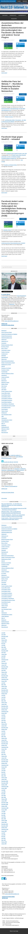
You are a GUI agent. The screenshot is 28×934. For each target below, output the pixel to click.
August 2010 (4, 766)
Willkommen (4, 430)
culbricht (12, 40)
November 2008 (4, 804)
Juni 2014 (3, 697)
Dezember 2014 (4, 690)
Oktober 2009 (4, 784)
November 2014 (4, 691)
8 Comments (23, 218)
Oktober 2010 (4, 763)
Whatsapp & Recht (5, 428)
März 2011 (3, 754)
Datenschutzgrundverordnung (7, 361)
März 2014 (3, 700)
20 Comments (23, 94)
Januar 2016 (4, 674)
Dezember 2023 (4, 636)
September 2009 (4, 786)
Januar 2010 (4, 779)
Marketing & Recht (5, 382)
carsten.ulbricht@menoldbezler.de (11, 321)
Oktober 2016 (4, 668)
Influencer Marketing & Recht (7, 373)
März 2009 (3, 797)
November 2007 (4, 825)
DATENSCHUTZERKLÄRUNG (7, 325)
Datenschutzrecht (20, 470)
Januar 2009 (4, 800)
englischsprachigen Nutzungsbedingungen (11, 243)
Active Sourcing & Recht (6, 332)
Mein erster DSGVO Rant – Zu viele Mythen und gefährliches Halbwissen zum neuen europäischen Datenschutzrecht (11, 505)
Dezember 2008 (4, 802)
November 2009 (4, 783)
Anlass (9, 230)
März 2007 (3, 840)
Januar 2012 (4, 740)
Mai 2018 (3, 657)
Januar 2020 (4, 649)
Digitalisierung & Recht (6, 364)
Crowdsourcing (4, 353)
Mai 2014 (3, 699)
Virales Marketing (5, 421)
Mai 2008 (3, 815)
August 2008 (4, 809)
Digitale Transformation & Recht (8, 362)
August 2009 (4, 788)
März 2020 (3, 647)
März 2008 (3, 818)
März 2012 (3, 736)
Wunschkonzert (4, 432)
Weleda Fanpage (9, 116)
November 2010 (4, 761)
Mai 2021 (3, 643)
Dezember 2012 (4, 727)
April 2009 (3, 795)
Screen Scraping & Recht (6, 391)
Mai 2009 (3, 793)
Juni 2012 (3, 732)
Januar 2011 (3, 758)
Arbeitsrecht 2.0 (4, 341)
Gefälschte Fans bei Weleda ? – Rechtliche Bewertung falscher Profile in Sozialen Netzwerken (12, 86)
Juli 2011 (3, 750)
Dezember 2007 (4, 824)
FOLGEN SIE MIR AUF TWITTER (10, 462)
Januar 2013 (4, 725)
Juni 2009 (3, 791)
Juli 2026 (3, 632)
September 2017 (4, 659)
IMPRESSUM (4, 323)
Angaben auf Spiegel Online (10, 164)
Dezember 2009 (4, 781)
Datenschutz (13, 15)
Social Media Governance (6, 400)
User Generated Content (6, 414)
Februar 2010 (4, 777)
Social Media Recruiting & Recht (8, 405)
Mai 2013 (3, 718)
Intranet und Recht (5, 377)
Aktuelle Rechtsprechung (6, 336)
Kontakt (19, 1)
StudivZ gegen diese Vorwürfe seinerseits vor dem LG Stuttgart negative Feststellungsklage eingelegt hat (13, 156)
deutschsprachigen (5, 108)
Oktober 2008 (4, 806)
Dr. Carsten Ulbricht (5, 294)
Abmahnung (3, 330)
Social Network (4, 409)
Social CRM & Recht (5, 393)
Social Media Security (6, 407)
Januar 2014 (4, 704)
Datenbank (3, 355)
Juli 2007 (3, 833)
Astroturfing (3, 343)
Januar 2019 (4, 654)
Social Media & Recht (5, 394)
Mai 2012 (3, 734)
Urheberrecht (22, 15)
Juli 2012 (3, 731)
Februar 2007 (4, 841)
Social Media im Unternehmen (7, 403)
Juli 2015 (3, 682)
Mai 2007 (3, 836)
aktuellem (5, 230)
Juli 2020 (3, 645)
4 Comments (23, 142)
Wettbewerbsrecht (5, 427)
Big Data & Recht (5, 346)
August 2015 (4, 681)
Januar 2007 (4, 843)
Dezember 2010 (4, 759)
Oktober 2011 (4, 745)
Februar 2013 (4, 724)
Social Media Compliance (6, 398)
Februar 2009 (4, 799)
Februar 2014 (4, 702)
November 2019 (4, 650)
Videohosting (4, 418)
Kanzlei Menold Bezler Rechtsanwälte (8, 1)
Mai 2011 (3, 752)
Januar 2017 (4, 665)
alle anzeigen (4, 498)
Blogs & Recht (4, 348)
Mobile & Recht (4, 384)
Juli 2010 (3, 768)
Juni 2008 (3, 813)
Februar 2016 (4, 672)
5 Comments (23, 40)
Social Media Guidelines (6, 402)
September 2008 (4, 808)
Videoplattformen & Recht (6, 419)
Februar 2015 (4, 686)
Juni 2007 (3, 834)
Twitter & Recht (4, 411)
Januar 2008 (4, 822)
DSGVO (3, 366)
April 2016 (3, 670)
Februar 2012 (4, 738)
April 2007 (3, 838)
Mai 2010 (3, 772)
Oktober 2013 (4, 709)
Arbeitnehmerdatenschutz (6, 337)
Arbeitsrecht (3, 339)
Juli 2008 (3, 811)
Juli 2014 (3, 695)
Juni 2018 (3, 656)
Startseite (4, 15)
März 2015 (3, 684)
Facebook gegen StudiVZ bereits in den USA (16, 153)
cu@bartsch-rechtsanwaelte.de (10, 486)
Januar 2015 (4, 688)
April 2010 (3, 774)
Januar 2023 (4, 641)
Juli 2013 (3, 715)
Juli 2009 (3, 790)
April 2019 (3, 652)
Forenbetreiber (4, 371)
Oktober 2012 (4, 729)
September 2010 (4, 765)
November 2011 (4, 743)
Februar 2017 (4, 663)
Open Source (4, 386)
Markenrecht (4, 380)
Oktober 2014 (4, 693)
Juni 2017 (3, 661)
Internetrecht (4, 375)
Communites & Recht (5, 350)
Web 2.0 (3, 423)
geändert (23, 243)
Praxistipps (14, 18)
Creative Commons (5, 352)
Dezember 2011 (4, 741)
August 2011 (4, 749)
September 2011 (4, 747)
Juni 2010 (3, 770)
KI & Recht (3, 378)
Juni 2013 (3, 716)
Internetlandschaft (14, 108)
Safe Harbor (3, 389)
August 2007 (4, 831)
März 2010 (3, 775)
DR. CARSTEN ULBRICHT (14, 455)
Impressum (25, 1)
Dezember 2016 (4, 666)
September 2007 (4, 829)
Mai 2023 (3, 638)
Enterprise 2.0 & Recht (6, 368)
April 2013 (3, 720)
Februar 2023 (4, 640)
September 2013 (4, 711)
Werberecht (3, 425)
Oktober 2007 (4, 827)
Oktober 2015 (4, 677)
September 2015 (4, 679)
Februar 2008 (4, 820)
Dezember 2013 (4, 706)
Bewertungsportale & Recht (7, 344)
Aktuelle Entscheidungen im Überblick (9, 334)
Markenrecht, (12, 304)
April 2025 (3, 634)
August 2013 (4, 713)
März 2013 (3, 722)
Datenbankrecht (4, 357)
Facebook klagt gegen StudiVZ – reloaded (12, 138)
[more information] (17, 48)
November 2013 (4, 707)
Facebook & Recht (5, 369)
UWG (2, 416)
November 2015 (4, 675)
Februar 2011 (4, 756)
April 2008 (3, 816)
